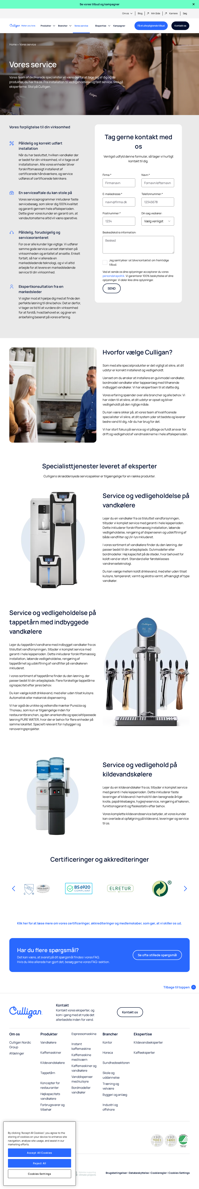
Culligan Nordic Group (20, 1044)
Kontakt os (180, 25)
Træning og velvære (111, 1086)
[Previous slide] (13, 888)
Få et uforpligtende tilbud (151, 25)
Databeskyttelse (139, 1173)
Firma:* (107, 175)
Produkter (46, 25)
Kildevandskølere (52, 1063)
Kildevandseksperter (148, 1042)
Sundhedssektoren (116, 1063)
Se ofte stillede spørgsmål (157, 955)
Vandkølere (48, 1042)
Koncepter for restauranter (50, 1085)
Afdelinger (17, 1053)
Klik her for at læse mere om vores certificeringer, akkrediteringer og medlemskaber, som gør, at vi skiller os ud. (99, 923)
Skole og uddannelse (111, 1075)
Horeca (108, 1052)
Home (13, 44)
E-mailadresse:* (112, 194)
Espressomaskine (84, 1034)
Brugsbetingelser (117, 1173)
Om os (125, 13)
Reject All (39, 1163)
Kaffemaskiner (50, 1052)
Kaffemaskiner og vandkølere (84, 1068)
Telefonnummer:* (152, 194)
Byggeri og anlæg (115, 1094)
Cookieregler (159, 1173)
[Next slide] (185, 888)
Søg (185, 13)
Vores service (81, 25)
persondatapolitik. (114, 276)
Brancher (62, 25)
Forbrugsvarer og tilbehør (52, 1107)
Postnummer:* (112, 213)
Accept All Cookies (39, 1152)
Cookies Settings (39, 1174)
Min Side (155, 13)
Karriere (173, 13)
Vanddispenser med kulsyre (82, 1079)
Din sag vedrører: (151, 213)
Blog (140, 13)
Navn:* (145, 175)
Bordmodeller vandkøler (81, 1089)
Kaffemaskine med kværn (81, 1057)
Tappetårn (47, 1073)
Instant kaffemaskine (81, 1046)
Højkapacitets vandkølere (50, 1096)
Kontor (107, 1042)
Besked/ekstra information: (119, 232)
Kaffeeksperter (144, 1052)
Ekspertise (100, 25)
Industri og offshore (110, 1107)
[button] (179, 987)
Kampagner (119, 25)
